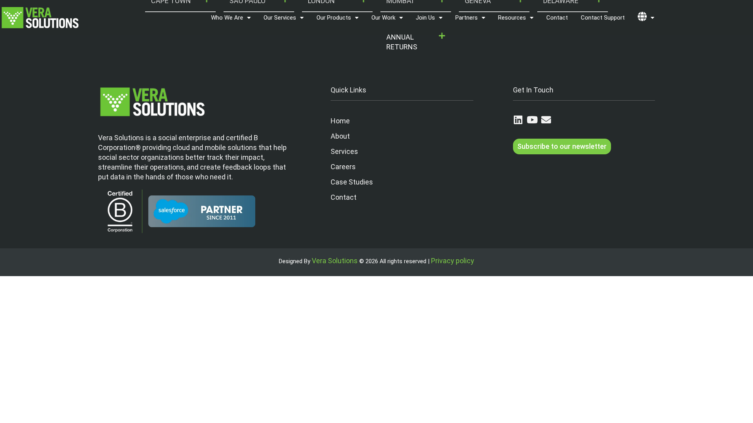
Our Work (383, 17)
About (340, 136)
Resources (512, 17)
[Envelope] (546, 120)
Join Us (425, 17)
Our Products (333, 17)
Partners (466, 17)
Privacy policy (452, 261)
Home (340, 121)
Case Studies (352, 182)
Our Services (280, 17)
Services (344, 151)
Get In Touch (533, 90)
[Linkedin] (518, 120)
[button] (415, 42)
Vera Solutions (335, 261)
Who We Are (227, 17)
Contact (557, 17)
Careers (343, 167)
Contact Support (603, 17)
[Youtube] (532, 120)
